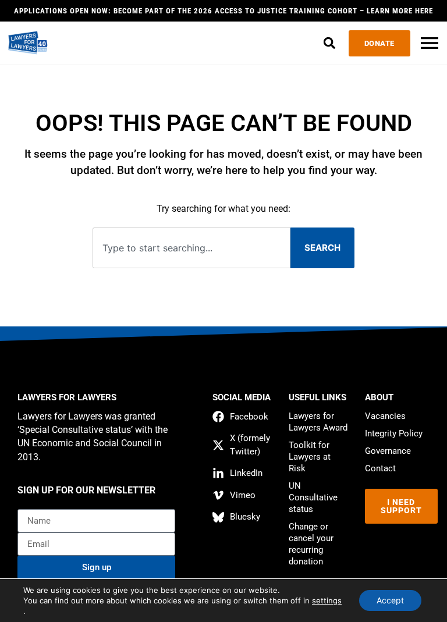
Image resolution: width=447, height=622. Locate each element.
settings (327, 600)
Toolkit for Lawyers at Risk (310, 457)
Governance (388, 451)
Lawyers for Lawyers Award (318, 422)
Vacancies (385, 416)
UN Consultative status (313, 497)
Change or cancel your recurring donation (311, 544)
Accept (390, 600)
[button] (329, 43)
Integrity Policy (394, 433)
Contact (380, 468)
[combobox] (191, 248)
